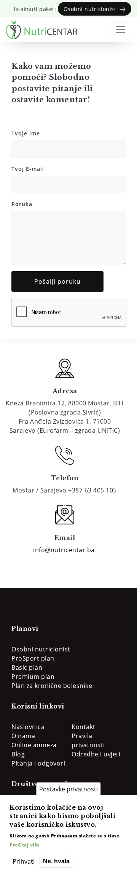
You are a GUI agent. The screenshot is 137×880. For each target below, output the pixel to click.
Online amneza (34, 745)
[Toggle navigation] (120, 29)
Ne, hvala (56, 861)
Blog (18, 754)
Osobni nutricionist (40, 649)
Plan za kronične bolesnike (51, 685)
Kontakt (84, 727)
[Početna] (41, 30)
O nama (23, 736)
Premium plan (32, 676)
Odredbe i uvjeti (96, 754)
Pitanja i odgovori (38, 763)
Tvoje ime (25, 133)
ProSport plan (32, 658)
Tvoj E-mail (27, 168)
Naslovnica (28, 727)
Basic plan (26, 667)
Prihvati (24, 861)
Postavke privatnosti (68, 789)
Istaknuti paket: (66, 9)
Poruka (21, 204)
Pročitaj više (25, 845)
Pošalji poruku (57, 281)
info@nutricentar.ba (64, 550)
